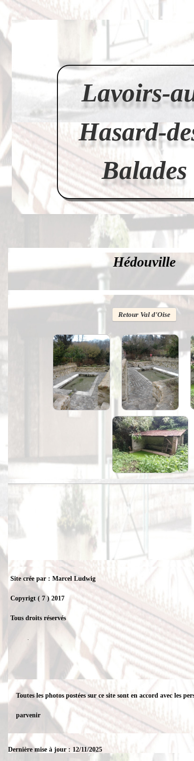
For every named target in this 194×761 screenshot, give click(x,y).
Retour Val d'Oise (144, 314)
